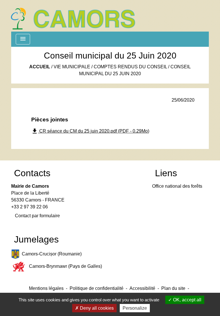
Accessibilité (142, 288)
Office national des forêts (177, 186)
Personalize (135, 308)
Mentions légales (46, 288)
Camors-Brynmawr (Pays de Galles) (65, 266)
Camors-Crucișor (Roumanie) (52, 253)
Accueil (39, 66)
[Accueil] (73, 16)
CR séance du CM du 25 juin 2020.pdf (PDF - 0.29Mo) (90, 131)
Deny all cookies (96, 308)
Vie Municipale (72, 66)
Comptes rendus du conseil (130, 66)
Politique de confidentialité (96, 288)
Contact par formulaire (37, 215)
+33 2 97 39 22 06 (29, 206)
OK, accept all (186, 299)
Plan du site (173, 288)
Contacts (32, 173)
